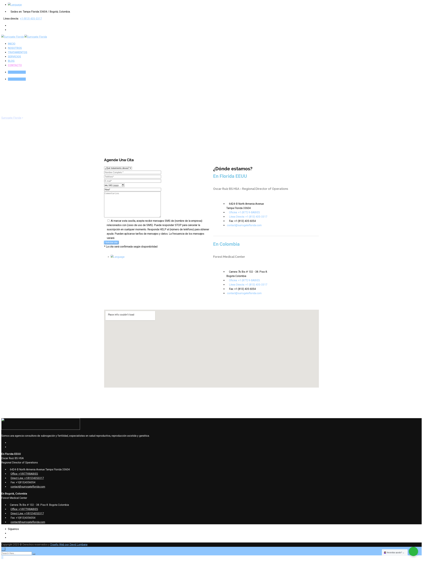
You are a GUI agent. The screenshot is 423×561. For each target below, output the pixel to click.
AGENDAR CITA (17, 72)
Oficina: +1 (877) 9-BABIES (244, 212)
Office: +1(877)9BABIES (24, 473)
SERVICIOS (14, 56)
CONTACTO (15, 65)
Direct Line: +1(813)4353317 (27, 478)
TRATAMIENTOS (17, 52)
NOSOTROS (15, 48)
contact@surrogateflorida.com (244, 225)
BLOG (11, 60)
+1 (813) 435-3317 (31, 18)
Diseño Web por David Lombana (68, 544)
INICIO (11, 43)
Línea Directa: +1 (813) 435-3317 (248, 216)
